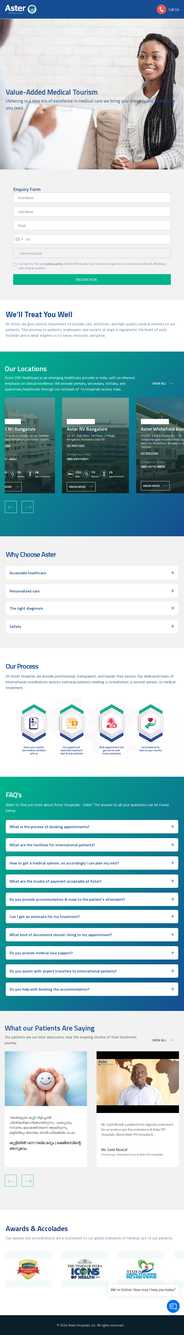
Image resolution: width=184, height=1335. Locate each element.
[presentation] (11, 507)
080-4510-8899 (153, 466)
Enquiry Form (26, 189)
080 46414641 (78, 458)
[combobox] (18, 239)
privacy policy (54, 264)
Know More (77, 486)
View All (159, 383)
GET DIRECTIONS (75, 445)
